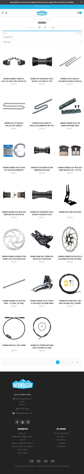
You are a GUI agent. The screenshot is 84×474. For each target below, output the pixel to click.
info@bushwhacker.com (24, 413)
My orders (61, 436)
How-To (23, 440)
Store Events (23, 453)
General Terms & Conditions (23, 446)
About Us (22, 433)
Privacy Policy (22, 450)
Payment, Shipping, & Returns (22, 443)
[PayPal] (38, 461)
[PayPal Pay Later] (45, 461)
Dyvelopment (65, 466)
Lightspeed (49, 466)
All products (61, 446)
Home (34, 19)
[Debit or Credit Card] (31, 461)
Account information (61, 433)
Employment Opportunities (22, 436)
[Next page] (77, 362)
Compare (61, 443)
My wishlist (61, 440)
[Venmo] (52, 461)
